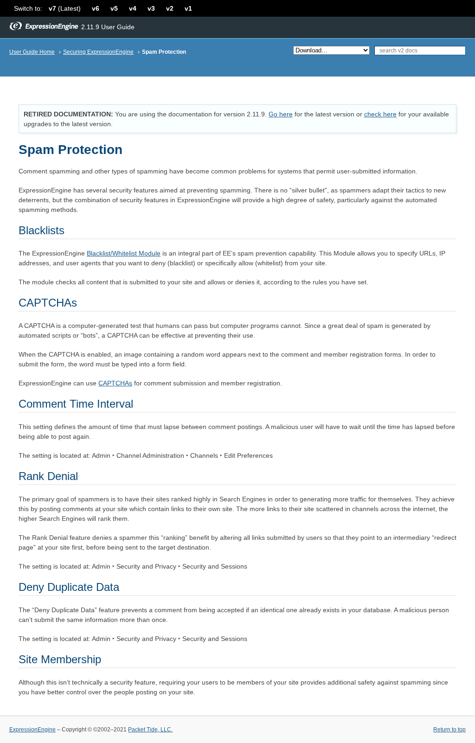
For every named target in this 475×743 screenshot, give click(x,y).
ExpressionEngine (32, 729)
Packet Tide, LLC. (150, 729)
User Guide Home (32, 52)
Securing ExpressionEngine (98, 52)
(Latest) (65, 8)
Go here (281, 114)
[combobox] (420, 50)
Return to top (449, 729)
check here (380, 114)
